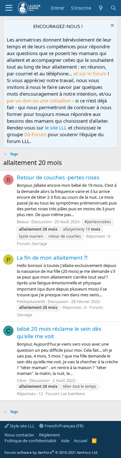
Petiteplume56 (31, 301)
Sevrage (39, 243)
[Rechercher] (113, 8)
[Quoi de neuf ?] (100, 8)
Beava (22, 221)
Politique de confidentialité (30, 441)
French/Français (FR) (64, 426)
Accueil (80, 441)
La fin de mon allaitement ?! (52, 257)
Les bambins (73, 393)
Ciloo (21, 380)
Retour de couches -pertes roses (58, 177)
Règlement (49, 435)
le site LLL (56, 127)
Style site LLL (22, 426)
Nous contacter (19, 435)
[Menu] (8, 8)
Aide (65, 441)
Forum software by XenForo (51, 452)
